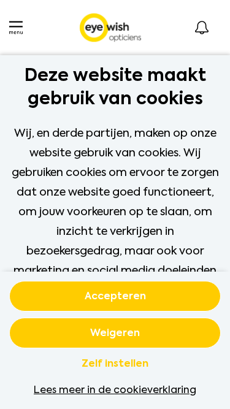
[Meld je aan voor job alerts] (202, 27)
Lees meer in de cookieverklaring (115, 389)
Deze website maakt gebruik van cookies (115, 87)
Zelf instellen (115, 364)
